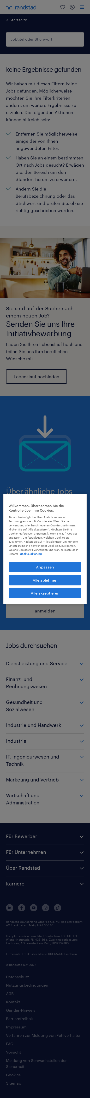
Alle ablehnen (45, 580)
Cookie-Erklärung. (31, 553)
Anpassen (45, 567)
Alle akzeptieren (45, 593)
